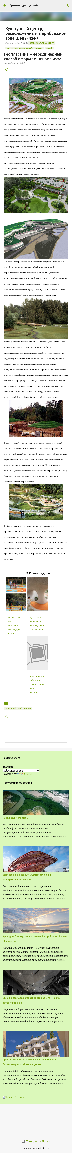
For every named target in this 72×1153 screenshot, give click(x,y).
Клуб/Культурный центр (42, 43)
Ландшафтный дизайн (18, 708)
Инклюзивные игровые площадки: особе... (15, 625)
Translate (30, 774)
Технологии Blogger (38, 1141)
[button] (6, 70)
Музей (49, 48)
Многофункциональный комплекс (25, 48)
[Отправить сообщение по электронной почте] (6, 705)
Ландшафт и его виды (15, 818)
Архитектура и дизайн (23, 5)
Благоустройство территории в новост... (37, 684)
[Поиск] (67, 5)
